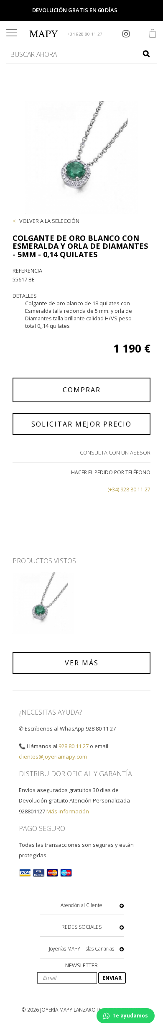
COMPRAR (82, 389)
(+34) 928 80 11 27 (128, 489)
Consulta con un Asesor (115, 452)
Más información (67, 811)
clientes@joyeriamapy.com (53, 756)
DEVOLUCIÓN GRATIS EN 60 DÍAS (74, 10)
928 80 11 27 (74, 746)
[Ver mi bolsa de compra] (152, 34)
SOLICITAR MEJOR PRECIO (81, 424)
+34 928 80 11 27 (85, 34)
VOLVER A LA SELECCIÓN (49, 221)
